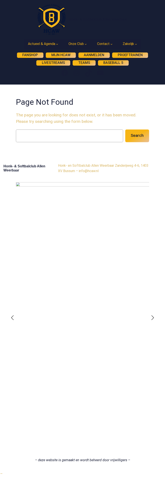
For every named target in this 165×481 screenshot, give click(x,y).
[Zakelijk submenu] (136, 44)
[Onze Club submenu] (86, 44)
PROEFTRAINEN (130, 55)
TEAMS (84, 63)
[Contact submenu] (111, 44)
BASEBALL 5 (113, 63)
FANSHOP (30, 55)
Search (137, 135)
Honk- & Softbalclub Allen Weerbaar (98, 19)
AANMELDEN (94, 55)
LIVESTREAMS (53, 63)
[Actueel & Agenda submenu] (57, 44)
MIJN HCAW (60, 55)
